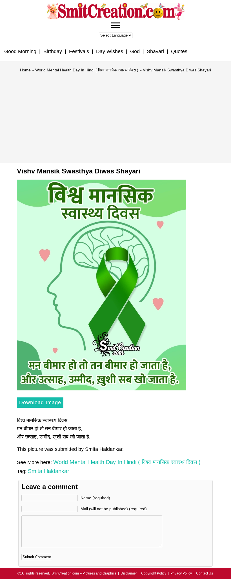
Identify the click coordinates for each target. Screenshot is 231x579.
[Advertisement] (115, 115)
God (135, 51)
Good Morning (20, 51)
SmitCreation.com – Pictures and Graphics (84, 573)
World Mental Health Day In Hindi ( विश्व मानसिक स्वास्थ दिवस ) (86, 70)
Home (25, 70)
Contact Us (204, 573)
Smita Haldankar (48, 471)
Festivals (79, 51)
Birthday (52, 51)
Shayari (155, 51)
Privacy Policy (181, 573)
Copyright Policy (153, 573)
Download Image (40, 402)
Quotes (179, 51)
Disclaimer (129, 573)
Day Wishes (109, 51)
